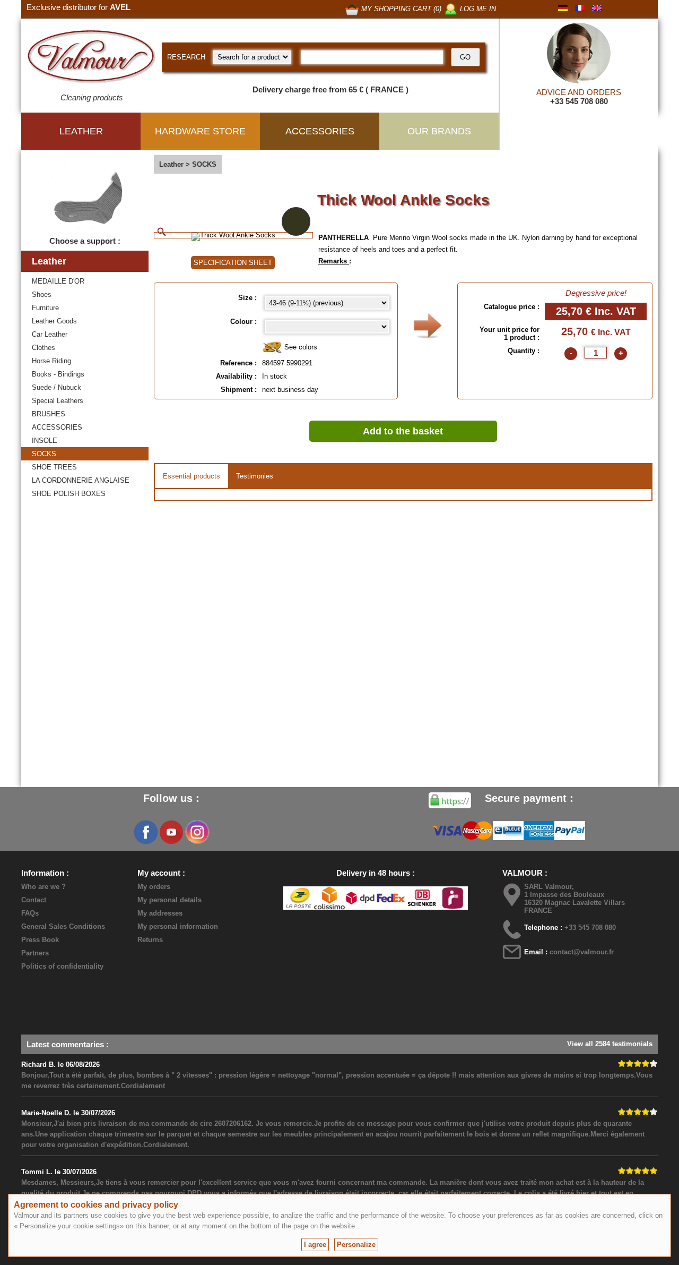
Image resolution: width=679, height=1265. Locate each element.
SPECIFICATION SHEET (233, 263)
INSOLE (44, 441)
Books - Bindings (58, 374)
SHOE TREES (54, 467)
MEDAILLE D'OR (58, 281)
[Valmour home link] (91, 58)
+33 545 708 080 (579, 101)
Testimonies (254, 476)
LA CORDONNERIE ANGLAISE (80, 480)
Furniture (45, 308)
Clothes (43, 348)
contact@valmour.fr (582, 952)
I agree (315, 1245)
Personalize (356, 1245)
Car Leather (49, 334)
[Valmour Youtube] (171, 832)
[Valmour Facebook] (146, 832)
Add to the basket (403, 431)
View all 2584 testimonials (609, 1044)
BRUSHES (48, 414)
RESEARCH (186, 57)
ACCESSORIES (57, 427)
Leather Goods (54, 321)
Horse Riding (51, 361)
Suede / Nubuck (56, 387)
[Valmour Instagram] (197, 832)
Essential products (191, 476)
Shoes (41, 294)
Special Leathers (57, 401)
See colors (299, 347)
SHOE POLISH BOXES (69, 494)
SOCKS (44, 454)
